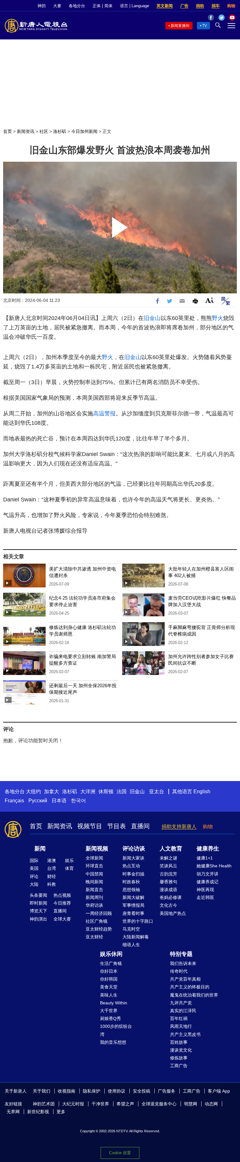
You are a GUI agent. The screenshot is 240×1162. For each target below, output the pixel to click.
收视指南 (66, 1090)
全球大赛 (62, 918)
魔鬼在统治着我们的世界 (194, 994)
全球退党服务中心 (159, 1103)
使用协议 (116, 1090)
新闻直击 (94, 889)
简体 (108, 5)
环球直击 (94, 865)
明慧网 (190, 1103)
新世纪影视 (38, 1111)
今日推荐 (62, 903)
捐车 (216, 5)
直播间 (140, 826)
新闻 (40, 848)
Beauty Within (113, 1002)
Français (14, 800)
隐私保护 (91, 1090)
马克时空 (131, 928)
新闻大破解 (133, 897)
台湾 (51, 868)
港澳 (51, 860)
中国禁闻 (94, 873)
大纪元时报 (73, 1103)
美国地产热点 (173, 913)
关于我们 (41, 1090)
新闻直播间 (180, 25)
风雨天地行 (181, 1026)
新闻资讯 (25, 131)
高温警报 (104, 413)
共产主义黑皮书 (185, 1034)
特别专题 (181, 954)
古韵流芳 (168, 873)
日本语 (59, 800)
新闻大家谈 (133, 857)
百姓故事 (179, 1042)
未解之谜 (168, 857)
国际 (34, 860)
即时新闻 (38, 903)
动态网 (211, 1103)
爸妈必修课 (171, 897)
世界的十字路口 (137, 921)
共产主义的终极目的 (189, 986)
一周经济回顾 (99, 913)
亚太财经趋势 (99, 928)
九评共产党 (181, 1002)
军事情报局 (133, 905)
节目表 (116, 826)
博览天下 (38, 910)
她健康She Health (214, 865)
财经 (51, 876)
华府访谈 (94, 905)
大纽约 (33, 791)
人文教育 (171, 848)
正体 (96, 5)
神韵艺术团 (44, 1103)
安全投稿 (141, 1090)
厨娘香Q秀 (110, 1018)
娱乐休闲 (111, 954)
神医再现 (205, 889)
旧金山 (152, 318)
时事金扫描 (133, 873)
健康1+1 (205, 857)
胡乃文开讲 (207, 873)
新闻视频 (97, 848)
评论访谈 (133, 848)
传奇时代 (179, 971)
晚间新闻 (94, 881)
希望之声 (125, 1103)
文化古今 (168, 905)
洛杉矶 (59, 131)
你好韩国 (109, 979)
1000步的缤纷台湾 (116, 1030)
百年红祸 (179, 1018)
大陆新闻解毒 (135, 936)
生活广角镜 (111, 963)
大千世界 (109, 1010)
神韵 (42, 5)
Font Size (209, 300)
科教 (51, 884)
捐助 (200, 5)
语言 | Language (134, 5)
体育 (69, 868)
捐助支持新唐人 (179, 826)
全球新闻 (94, 857)
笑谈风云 (168, 865)
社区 (43, 131)
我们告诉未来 (183, 963)
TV (204, 25)
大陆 (34, 884)
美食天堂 (109, 986)
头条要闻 (38, 895)
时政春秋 (131, 881)
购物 (231, 5)
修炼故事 (179, 1057)
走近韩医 (205, 897)
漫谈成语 (168, 889)
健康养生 (208, 848)
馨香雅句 (168, 881)
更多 (61, 1111)
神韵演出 (38, 918)
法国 (122, 791)
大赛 (57, 5)
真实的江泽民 (183, 1010)
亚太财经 (94, 936)
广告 (184, 5)
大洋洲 (87, 791)
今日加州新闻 (84, 131)
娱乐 (69, 860)
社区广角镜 (97, 921)
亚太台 (156, 791)
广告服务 (166, 1090)
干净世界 (100, 1103)
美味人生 (109, 994)
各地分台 (77, 5)
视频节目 (89, 826)
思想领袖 (131, 889)
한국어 (78, 800)
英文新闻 (165, 5)
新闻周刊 (94, 897)
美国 (34, 868)
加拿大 (51, 791)
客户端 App (219, 1090)
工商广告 (179, 1065)
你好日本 (109, 971)
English (201, 791)
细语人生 (131, 944)
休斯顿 (105, 791)
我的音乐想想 (113, 1042)
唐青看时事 (133, 913)
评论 (34, 876)
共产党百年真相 (185, 979)
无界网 (13, 1111)
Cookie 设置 (120, 1152)
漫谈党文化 (181, 1050)
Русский (37, 800)
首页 (7, 131)
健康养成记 (207, 881)
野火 (217, 318)
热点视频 (62, 895)
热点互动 (131, 865)
